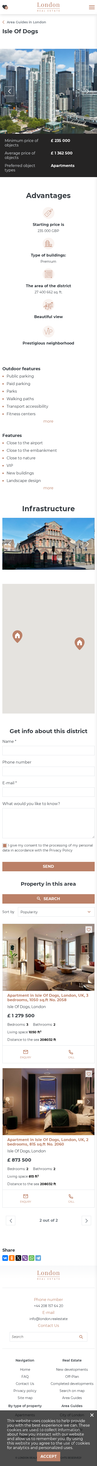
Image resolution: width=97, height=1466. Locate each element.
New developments (72, 1369)
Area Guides (72, 1398)
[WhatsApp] (31, 1258)
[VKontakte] (5, 1258)
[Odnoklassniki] (12, 1258)
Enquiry (25, 1057)
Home (25, 1369)
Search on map (72, 1391)
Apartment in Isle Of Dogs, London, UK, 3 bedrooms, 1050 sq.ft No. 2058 (47, 997)
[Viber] (25, 1258)
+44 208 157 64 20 (48, 1306)
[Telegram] (38, 1258)
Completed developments (72, 1384)
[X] (18, 1258)
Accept (48, 1456)
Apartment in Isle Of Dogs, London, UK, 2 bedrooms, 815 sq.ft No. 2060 (47, 1142)
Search (52, 899)
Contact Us (25, 1384)
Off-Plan (72, 1377)
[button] (17, 636)
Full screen (48, 91)
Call (71, 1057)
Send (48, 866)
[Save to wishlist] (88, 929)
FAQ (25, 1377)
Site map (25, 1398)
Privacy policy (24, 1391)
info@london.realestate (48, 1319)
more (48, 421)
